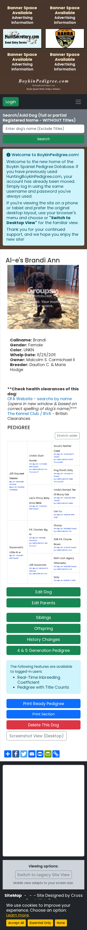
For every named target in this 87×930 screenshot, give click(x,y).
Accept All (16, 923)
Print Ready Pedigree (43, 703)
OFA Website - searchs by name (39, 399)
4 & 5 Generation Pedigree (43, 650)
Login (11, 102)
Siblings (43, 617)
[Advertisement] (43, 810)
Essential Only (40, 923)
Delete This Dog (43, 725)
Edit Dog (43, 592)
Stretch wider (67, 435)
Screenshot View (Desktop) (36, 736)
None (61, 923)
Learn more (17, 915)
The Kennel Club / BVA (29, 413)
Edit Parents (43, 603)
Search (43, 139)
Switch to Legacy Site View (43, 875)
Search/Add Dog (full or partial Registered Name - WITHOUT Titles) (39, 118)
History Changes (43, 639)
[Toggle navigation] (78, 102)
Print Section (43, 714)
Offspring (43, 628)
